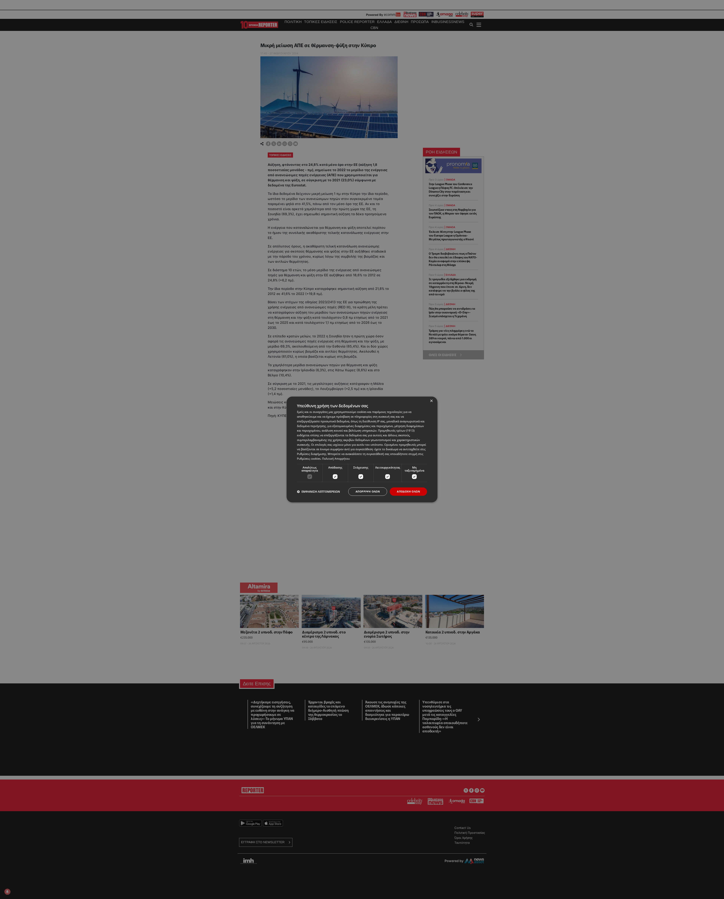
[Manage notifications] (7, 892)
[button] (318, 491)
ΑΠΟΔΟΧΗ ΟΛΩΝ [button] (408, 491)
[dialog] (362, 449)
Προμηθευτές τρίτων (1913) (396, 431)
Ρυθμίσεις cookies (309, 458)
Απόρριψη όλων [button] (368, 491)
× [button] (431, 401)
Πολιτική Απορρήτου (336, 458)
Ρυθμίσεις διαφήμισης (311, 454)
